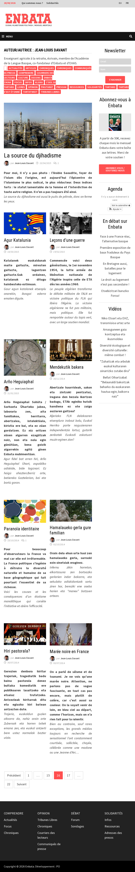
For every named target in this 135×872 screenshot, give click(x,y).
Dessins (36, 77)
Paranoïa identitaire (21, 528)
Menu (9, 36)
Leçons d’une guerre (67, 240)
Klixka (39, 82)
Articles (31, 68)
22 (8, 784)
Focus (18, 82)
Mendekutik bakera (66, 367)
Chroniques (46, 68)
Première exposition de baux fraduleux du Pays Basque (115, 252)
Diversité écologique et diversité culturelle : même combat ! (115, 350)
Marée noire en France (69, 651)
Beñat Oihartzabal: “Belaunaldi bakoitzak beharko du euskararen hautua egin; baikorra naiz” (115, 386)
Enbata (29, 866)
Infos (28, 82)
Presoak (61, 87)
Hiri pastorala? (17, 651)
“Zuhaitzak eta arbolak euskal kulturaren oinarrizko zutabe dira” (115, 366)
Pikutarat (47, 87)
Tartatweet (30, 91)
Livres (21, 87)
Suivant (22, 784)
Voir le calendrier (120, 205)
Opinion (33, 87)
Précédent (14, 775)
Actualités (15, 68)
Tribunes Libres (50, 91)
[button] (115, 209)
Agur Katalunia (17, 240)
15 (48, 775)
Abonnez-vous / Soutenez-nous (115, 169)
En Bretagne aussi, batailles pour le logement (115, 268)
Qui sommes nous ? (32, 3)
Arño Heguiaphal (19, 381)
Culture (23, 77)
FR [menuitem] (127, 3)
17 (68, 775)
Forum (75, 820)
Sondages (77, 826)
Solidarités (52, 3)
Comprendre (26, 72)
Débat (75, 813)
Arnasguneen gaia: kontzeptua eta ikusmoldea (115, 334)
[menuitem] (120, 2)
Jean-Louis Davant (24, 163)
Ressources (77, 87)
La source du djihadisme (32, 155)
